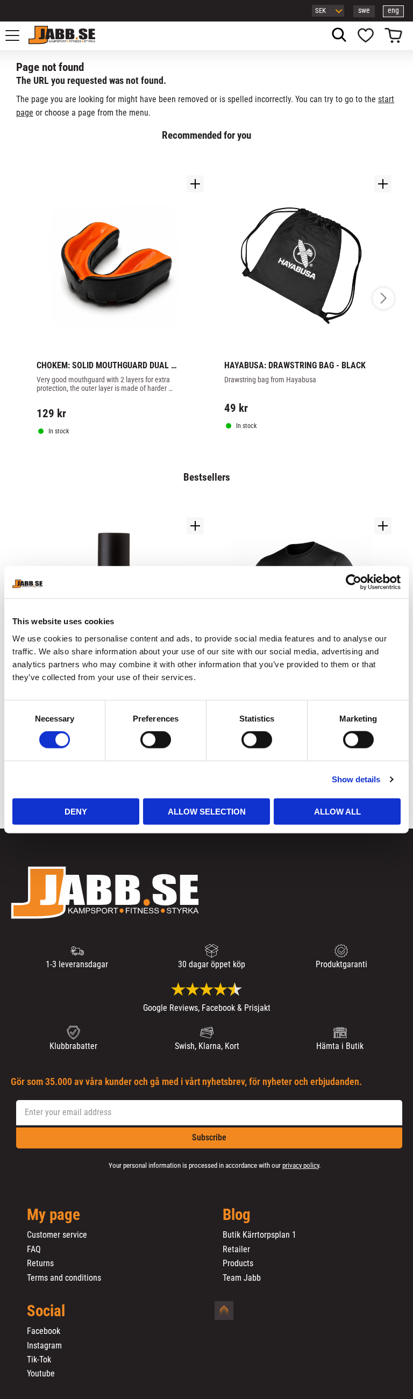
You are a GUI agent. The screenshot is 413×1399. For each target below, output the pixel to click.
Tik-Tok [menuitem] (39, 1360)
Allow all (337, 811)
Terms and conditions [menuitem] (64, 1278)
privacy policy (300, 1165)
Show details (356, 779)
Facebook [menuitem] (43, 1331)
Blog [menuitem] (237, 1215)
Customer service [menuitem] (57, 1235)
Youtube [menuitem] (41, 1374)
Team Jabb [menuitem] (242, 1278)
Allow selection (207, 811)
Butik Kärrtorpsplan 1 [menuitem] (259, 1235)
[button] (18, 35)
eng (393, 10)
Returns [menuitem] (40, 1263)
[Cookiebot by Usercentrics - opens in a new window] (354, 582)
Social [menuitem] (46, 1311)
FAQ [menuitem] (34, 1249)
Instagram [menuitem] (44, 1346)
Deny (76, 811)
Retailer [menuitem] (236, 1249)
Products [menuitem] (238, 1263)
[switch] (155, 739)
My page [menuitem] (53, 1215)
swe (364, 10)
